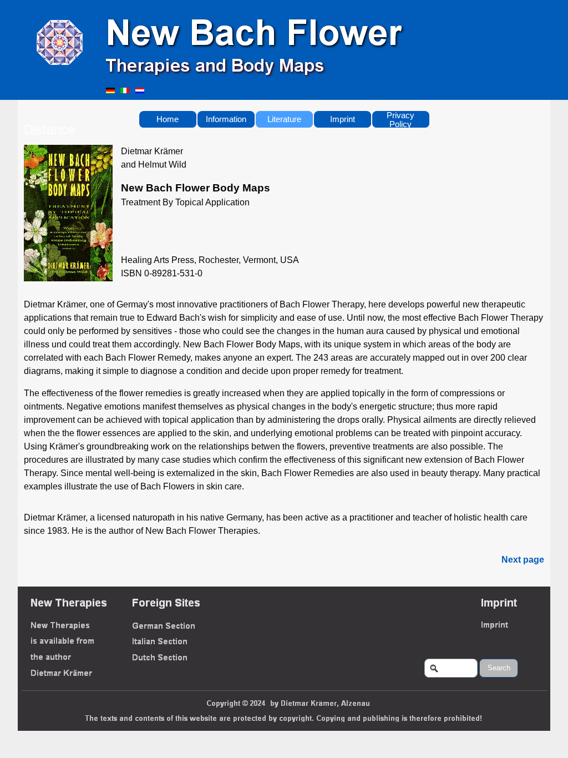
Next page (522, 559)
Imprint (342, 119)
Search (499, 668)
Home (167, 119)
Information (226, 119)
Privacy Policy (400, 120)
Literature (284, 119)
